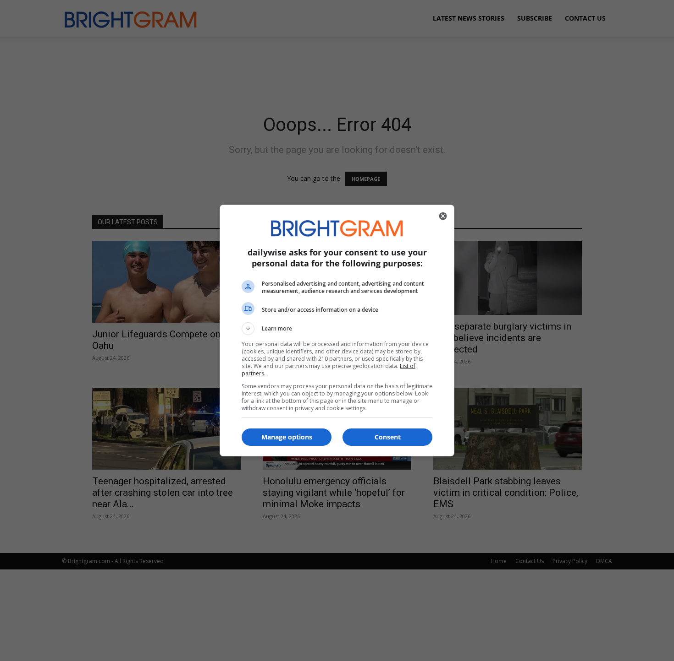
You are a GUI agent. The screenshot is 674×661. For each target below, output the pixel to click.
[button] (337, 328)
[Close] (443, 216)
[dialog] (337, 330)
